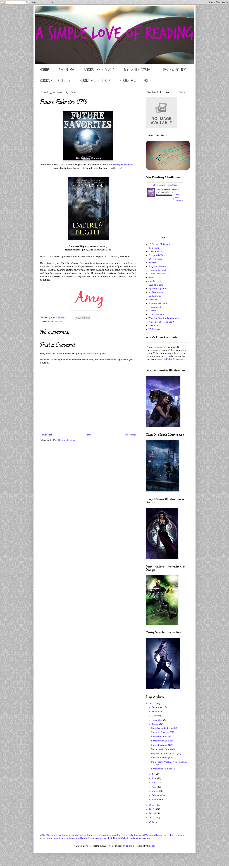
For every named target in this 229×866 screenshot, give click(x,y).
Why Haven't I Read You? (161, 322)
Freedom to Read (157, 270)
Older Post (130, 434)
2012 (152, 809)
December (157, 707)
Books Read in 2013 (55, 80)
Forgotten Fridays (157, 266)
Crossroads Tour (156, 255)
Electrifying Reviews (122, 164)
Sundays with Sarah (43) (163, 749)
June (154, 778)
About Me (66, 69)
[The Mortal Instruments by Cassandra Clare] (63, 838)
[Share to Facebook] (85, 317)
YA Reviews (154, 329)
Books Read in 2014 (99, 69)
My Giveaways (155, 292)
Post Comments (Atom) (64, 440)
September (157, 720)
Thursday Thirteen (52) (162, 732)
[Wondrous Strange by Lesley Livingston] (163, 835)
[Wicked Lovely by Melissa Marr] (134, 838)
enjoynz (130, 846)
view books (179, 200)
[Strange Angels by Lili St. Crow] (102, 838)
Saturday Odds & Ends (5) (164, 728)
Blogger (151, 846)
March (155, 791)
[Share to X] (82, 317)
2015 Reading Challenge (165, 184)
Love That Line (155, 285)
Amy (158, 189)
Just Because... (156, 281)
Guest (151, 277)
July (154, 774)
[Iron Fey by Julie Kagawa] (128, 835)
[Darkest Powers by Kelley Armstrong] (95, 835)
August (155, 724)
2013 (152, 805)
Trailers (152, 310)
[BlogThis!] (79, 317)
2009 (152, 822)
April (154, 787)
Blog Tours (153, 248)
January (156, 799)
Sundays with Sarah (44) (163, 740)
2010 (152, 817)
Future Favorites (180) (162, 745)
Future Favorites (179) (162, 757)
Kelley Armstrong (174, 359)
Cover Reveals (155, 251)
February (156, 795)
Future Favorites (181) (162, 736)
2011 (151, 813)
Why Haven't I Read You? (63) (166, 753)
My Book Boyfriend (157, 288)
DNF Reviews (155, 259)
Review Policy (174, 69)
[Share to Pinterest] (88, 317)
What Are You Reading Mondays (164, 318)
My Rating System (138, 69)
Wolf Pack (153, 325)
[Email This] (76, 317)
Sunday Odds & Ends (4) (163, 768)
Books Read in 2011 (134, 80)
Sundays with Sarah (158, 303)
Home (44, 69)
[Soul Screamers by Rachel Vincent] (58, 835)
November (157, 711)
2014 (152, 703)
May (154, 782)
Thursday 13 (154, 307)
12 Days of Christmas (159, 244)
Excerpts (152, 262)
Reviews (152, 299)
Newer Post (46, 434)
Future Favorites (55, 322)
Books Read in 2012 (95, 80)
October (156, 715)
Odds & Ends (154, 296)
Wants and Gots (156, 314)
